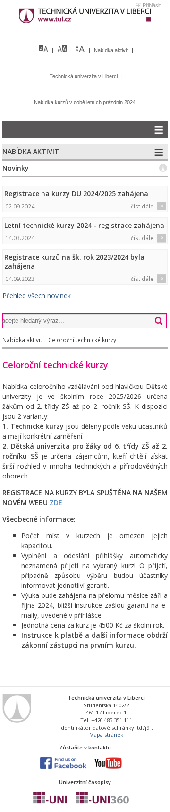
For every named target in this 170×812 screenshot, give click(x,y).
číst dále (142, 206)
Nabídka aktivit (111, 50)
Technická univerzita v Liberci (84, 76)
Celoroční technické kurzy (82, 339)
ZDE (56, 502)
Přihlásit (152, 5)
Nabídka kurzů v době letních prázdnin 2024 (85, 102)
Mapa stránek (106, 734)
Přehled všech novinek (36, 295)
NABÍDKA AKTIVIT (30, 151)
